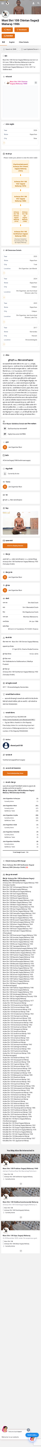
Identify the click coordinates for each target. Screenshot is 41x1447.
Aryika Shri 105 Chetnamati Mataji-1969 (17, 1049)
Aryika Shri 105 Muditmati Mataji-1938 (16, 1012)
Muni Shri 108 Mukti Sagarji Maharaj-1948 (17, 905)
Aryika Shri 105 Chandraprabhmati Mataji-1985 (19, 1108)
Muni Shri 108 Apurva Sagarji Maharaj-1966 (18, 918)
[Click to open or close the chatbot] (32, 1438)
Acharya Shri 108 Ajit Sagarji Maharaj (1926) (24, 216)
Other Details (24, 42)
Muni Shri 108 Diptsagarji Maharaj (14, 998)
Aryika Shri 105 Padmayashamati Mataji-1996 (19, 1086)
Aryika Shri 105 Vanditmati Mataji (14, 1031)
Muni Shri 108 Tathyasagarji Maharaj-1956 (17, 887)
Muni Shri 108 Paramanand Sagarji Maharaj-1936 (20, 935)
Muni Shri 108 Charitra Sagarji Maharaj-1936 (18, 942)
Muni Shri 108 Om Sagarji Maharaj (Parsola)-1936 (20, 996)
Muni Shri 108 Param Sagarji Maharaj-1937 (17, 929)
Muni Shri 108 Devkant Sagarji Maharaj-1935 (18, 977)
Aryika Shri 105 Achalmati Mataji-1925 (16, 1038)
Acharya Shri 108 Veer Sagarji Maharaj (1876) (20, 183)
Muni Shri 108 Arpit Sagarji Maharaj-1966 (17, 909)
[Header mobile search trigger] (38, 3)
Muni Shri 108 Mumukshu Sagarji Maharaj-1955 (19, 953)
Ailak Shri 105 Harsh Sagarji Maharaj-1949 (17, 1116)
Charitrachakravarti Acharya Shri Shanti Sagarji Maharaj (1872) (20, 167)
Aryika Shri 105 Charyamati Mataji (14, 1003)
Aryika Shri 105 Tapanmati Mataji (14, 1036)
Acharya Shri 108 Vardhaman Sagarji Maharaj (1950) (20, 234)
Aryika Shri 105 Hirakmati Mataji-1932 (16, 1057)
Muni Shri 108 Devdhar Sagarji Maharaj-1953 (18, 939)
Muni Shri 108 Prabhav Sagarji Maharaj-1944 (18, 979)
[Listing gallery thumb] (20, 523)
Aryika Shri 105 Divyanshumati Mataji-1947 (18, 1005)
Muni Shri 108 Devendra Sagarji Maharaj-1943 (18, 966)
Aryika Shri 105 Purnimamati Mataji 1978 (17, 1009)
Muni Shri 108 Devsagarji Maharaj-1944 (16, 926)
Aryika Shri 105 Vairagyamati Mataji (15, 1029)
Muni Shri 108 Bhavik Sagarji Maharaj (15, 898)
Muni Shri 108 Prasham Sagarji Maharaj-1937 (18, 955)
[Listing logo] (5, 14)
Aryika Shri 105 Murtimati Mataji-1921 (16, 1040)
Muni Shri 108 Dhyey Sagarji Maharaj (15, 896)
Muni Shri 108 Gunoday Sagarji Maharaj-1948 (18, 937)
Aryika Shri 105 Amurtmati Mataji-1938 (16, 1071)
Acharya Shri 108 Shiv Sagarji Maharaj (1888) (20, 198)
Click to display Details (15, 546)
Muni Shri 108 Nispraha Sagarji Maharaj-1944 (18, 957)
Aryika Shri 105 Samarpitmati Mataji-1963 (17, 1044)
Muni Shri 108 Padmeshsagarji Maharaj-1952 (18, 922)
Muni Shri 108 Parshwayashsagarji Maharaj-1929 (20, 948)
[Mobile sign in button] (33, 3)
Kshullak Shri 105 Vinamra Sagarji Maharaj (17, 1132)
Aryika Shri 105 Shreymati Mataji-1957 (16, 1066)
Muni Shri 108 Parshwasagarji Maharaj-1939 (18, 961)
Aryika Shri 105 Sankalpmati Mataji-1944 (17, 1073)
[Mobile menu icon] (2, 3)
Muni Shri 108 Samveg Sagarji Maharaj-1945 (18, 900)
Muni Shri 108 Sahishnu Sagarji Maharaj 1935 (18, 907)
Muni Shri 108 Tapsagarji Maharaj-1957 (16, 946)
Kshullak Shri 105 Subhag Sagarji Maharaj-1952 (19, 1125)
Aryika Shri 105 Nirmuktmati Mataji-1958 (17, 1018)
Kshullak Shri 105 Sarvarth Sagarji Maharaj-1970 (19, 1130)
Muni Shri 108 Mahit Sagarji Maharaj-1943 (17, 902)
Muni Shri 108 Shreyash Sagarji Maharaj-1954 (18, 920)
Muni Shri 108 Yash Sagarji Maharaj (15, 894)
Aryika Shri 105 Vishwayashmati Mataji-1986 (18, 1088)
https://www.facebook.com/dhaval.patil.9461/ (19, 720)
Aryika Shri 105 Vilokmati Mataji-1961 (16, 1103)
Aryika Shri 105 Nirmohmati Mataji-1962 (16, 1082)
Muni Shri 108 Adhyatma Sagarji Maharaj (17, 891)
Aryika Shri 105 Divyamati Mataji (14, 1101)
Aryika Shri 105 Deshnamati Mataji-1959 (17, 1027)
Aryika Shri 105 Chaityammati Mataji (15, 1016)
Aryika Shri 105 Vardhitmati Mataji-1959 (17, 1033)
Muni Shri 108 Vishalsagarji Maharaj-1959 (17, 994)
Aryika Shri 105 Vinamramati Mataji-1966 (17, 1020)
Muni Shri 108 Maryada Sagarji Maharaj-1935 (18, 964)
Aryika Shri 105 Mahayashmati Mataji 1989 (17, 1075)
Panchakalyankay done (15, 773)
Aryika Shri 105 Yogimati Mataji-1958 (15, 1064)
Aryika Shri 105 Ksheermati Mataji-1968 (16, 1095)
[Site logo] (7, 3)
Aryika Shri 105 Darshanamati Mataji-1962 (17, 1025)
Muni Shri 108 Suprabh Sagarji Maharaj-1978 (18, 972)
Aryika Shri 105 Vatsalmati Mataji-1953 (16, 1097)
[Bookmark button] (21, 1184)
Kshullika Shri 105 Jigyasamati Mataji (16, 1141)
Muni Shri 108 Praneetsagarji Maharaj (16, 990)
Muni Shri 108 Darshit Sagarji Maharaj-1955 (18, 992)
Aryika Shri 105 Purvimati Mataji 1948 (16, 1007)
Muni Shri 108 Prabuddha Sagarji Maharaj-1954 (19, 913)
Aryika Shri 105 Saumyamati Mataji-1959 (17, 1068)
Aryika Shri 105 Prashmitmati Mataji (15, 1051)
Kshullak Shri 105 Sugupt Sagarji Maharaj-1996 (19, 1127)
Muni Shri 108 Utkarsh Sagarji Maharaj (16, 981)
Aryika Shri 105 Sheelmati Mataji (14, 1077)
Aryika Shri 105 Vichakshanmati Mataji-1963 (18, 1014)
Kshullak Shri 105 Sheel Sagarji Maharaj (16, 1123)
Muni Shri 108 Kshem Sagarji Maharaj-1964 (18, 924)
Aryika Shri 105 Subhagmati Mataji (15, 1047)
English (12, 42)
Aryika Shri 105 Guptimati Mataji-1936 (16, 1084)
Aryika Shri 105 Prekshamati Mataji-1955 (17, 1114)
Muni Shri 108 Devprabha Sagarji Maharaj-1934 (19, 950)
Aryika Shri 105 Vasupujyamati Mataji (16, 1060)
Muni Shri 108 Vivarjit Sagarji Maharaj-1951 (17, 915)
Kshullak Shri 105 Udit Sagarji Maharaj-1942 (18, 1134)
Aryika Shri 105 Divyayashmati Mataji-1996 (17, 1092)
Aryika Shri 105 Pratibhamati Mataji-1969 (17, 1110)
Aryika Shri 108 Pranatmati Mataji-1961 (16, 1079)
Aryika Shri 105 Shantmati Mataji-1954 (16, 1090)
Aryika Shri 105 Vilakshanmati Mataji (15, 1099)
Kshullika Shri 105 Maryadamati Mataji (16, 1136)
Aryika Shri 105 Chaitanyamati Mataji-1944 (17, 1023)
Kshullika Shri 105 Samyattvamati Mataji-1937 (19, 1138)
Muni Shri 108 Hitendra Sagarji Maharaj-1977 (18, 1001)
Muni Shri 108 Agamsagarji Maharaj (15, 889)
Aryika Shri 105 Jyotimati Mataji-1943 (16, 1106)
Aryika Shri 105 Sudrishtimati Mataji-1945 (17, 1112)
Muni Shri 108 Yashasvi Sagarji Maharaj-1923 (18, 970)
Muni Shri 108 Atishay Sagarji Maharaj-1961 (18, 968)
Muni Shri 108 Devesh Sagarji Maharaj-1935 (18, 974)
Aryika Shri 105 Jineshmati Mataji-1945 (16, 1062)
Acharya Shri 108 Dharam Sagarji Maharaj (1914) (16, 216)
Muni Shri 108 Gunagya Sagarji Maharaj (16, 959)
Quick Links (31, 1435)
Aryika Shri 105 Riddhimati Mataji (14, 1042)
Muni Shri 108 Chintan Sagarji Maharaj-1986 (18, 911)
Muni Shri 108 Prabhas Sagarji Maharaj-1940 (18, 988)
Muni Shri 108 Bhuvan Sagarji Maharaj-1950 (18, 944)
